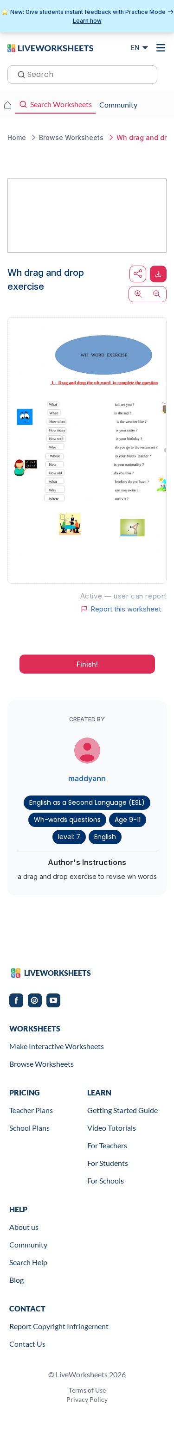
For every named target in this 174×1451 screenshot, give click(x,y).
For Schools (105, 1180)
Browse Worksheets (41, 1063)
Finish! (87, 664)
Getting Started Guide (122, 1110)
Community (28, 1244)
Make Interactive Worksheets (56, 1046)
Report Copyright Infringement (59, 1326)
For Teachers (107, 1145)
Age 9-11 (128, 819)
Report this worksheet (125, 609)
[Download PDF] (158, 274)
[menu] (161, 47)
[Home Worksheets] (7, 104)
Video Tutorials (111, 1127)
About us (24, 1226)
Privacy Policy (87, 1399)
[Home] (50, 47)
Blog (16, 1279)
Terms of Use (87, 1390)
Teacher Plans (31, 1110)
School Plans (29, 1127)
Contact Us (27, 1343)
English (105, 836)
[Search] (18, 73)
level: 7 (69, 836)
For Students (107, 1162)
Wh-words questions (67, 819)
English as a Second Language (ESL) (87, 802)
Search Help (28, 1262)
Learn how (87, 20)
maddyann (87, 778)
